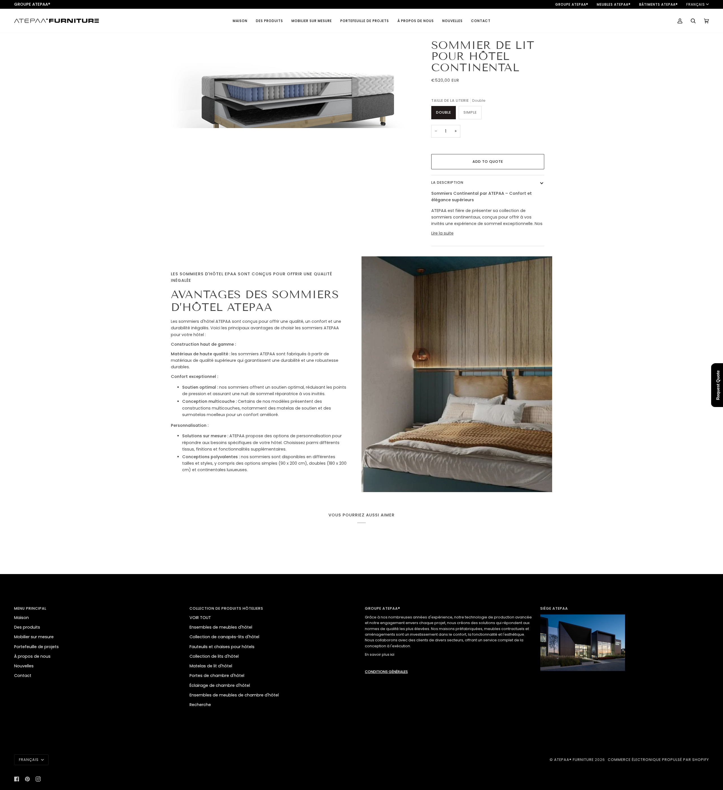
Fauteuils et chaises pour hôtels (222, 647)
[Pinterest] (27, 779)
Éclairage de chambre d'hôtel (220, 685)
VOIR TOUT (200, 617)
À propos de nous (32, 656)
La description (447, 182)
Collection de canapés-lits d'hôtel (224, 637)
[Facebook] (16, 779)
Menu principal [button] (30, 608)
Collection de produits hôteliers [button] (226, 608)
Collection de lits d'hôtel (214, 656)
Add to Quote (487, 161)
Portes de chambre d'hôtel (217, 675)
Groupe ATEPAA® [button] (382, 608)
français (695, 4)
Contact (22, 675)
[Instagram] (38, 779)
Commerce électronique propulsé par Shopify (658, 759)
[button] (269, 21)
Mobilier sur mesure (34, 637)
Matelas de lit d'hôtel (211, 666)
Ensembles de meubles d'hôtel (221, 627)
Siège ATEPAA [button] (554, 608)
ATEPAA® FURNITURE (574, 759)
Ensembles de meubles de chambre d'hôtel (234, 695)
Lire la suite (442, 233)
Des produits (27, 627)
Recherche (200, 704)
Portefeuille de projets (36, 647)
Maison (21, 617)
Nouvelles (24, 666)
